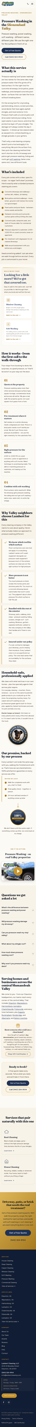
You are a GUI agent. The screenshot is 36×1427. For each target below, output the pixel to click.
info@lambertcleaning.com (11, 1375)
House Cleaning (7, 1261)
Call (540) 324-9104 (14, 57)
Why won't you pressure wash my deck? (16, 964)
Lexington (17, 1006)
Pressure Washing (8, 1279)
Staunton (12, 1003)
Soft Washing (6, 1275)
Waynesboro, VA (8, 1300)
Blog (3, 1346)
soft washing (15, 159)
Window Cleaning (8, 1272)
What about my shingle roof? (14, 944)
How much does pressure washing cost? (12, 953)
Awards (4, 1339)
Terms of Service (17, 1418)
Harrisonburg (7, 1006)
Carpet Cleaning (7, 1268)
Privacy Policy (6, 1418)
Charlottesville (8, 1009)
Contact (5, 1353)
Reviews (5, 1342)
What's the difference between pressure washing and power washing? (15, 910)
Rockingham (7, 1015)
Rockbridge (17, 1015)
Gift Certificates (19, 1423)
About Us (5, 1331)
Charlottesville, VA (8, 1311)
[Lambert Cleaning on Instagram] (9, 1402)
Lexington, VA (7, 1307)
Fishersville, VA (7, 1314)
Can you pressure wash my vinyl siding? (15, 933)
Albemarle (6, 1018)
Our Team (5, 1335)
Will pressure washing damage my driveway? (14, 922)
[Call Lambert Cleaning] (28, 4)
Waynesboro (22, 1003)
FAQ (3, 1350)
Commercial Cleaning (9, 1282)
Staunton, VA (6, 1296)
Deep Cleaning (7, 1264)
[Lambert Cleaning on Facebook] (4, 1402)
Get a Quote (9, 1395)
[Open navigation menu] (32, 4)
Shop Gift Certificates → (18, 1054)
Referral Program (7, 1423)
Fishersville (18, 1009)
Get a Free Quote (13, 50)
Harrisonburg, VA (8, 1303)
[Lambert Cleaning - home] (8, 4)
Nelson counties (20, 1018)
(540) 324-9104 (18, 1240)
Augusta (21, 1012)
